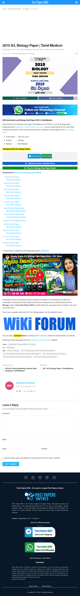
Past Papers (10, 347)
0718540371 (35, 518)
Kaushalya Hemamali (25, 382)
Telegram (40, 526)
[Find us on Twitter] (33, 478)
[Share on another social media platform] (76, 98)
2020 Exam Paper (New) (15, 208)
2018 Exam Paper (12, 224)
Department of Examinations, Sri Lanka (29, 127)
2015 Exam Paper (12, 243)
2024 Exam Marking (13, 186)
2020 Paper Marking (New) (16, 211)
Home (4, 9)
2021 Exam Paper (12, 202)
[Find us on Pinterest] (40, 477)
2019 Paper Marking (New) (16, 217)
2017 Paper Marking (13, 233)
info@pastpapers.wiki (24, 518)
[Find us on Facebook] (26, 477)
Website (44, 449)
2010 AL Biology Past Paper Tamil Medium (18, 357)
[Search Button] (3, 2)
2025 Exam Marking (13, 179)
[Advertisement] (40, 26)
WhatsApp (40, 541)
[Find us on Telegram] (47, 477)
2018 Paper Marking (13, 227)
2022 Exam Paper (12, 195)
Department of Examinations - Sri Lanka (22, 344)
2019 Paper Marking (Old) (15, 220)
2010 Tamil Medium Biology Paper (45, 357)
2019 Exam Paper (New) (15, 214)
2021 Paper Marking (13, 204)
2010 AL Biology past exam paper (54, 354)
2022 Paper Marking (13, 198)
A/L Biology (34, 9)
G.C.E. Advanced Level (14, 9)
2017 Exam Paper (12, 230)
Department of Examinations (40, 340)
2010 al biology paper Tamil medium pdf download (38, 350)
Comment (6, 413)
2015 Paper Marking (13, 245)
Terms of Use (33, 586)
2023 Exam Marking (13, 192)
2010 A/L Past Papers (19, 54)
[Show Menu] (77, 2)
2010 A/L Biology (13, 350)
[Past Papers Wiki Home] (40, 496)
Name (4, 439)
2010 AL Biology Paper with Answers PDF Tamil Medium (22, 354)
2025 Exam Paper (12, 177)
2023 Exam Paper (12, 189)
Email (4, 449)
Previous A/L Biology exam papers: (28, 172)
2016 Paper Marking (13, 239)
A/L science (25, 9)
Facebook (43, 335)
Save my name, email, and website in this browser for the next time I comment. (32, 458)
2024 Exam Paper (12, 183)
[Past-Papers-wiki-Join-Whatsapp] (40, 109)
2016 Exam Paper (12, 236)
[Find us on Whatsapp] (54, 477)
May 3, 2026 (6, 54)
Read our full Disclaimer (19, 579)
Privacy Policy (46, 586)
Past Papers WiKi (40, 2)
